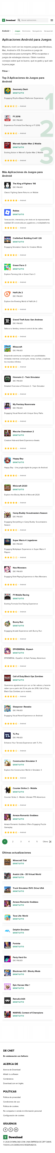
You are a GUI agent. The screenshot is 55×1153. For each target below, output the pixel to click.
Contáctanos (8, 1079)
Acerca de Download (11, 1070)
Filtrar (5, 71)
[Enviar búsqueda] (19, 20)
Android (5, 31)
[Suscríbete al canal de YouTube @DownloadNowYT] (16, 1130)
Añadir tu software (10, 1074)
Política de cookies (11, 1106)
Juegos (17, 31)
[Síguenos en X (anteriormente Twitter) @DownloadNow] (11, 1130)
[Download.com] (8, 20)
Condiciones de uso (11, 1102)
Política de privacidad (12, 1097)
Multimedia (26, 31)
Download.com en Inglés (13, 1083)
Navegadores (37, 31)
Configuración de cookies (13, 1115)
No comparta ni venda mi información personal (22, 1111)
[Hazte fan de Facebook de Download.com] (5, 1130)
